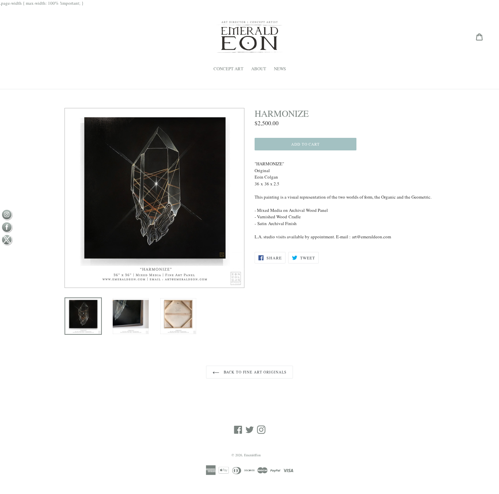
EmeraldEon (252, 455)
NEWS (280, 69)
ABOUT (258, 69)
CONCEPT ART (228, 69)
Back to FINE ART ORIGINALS (255, 371)
